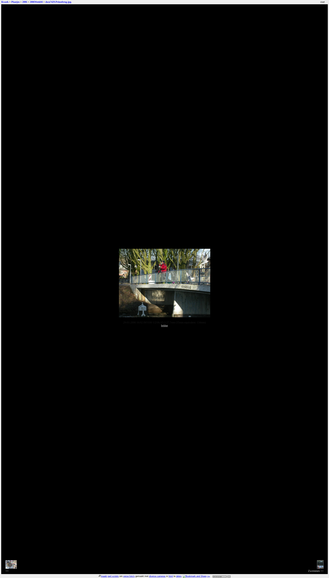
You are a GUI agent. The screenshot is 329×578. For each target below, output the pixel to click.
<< (7, 570)
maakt (104, 576)
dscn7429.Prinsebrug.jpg (58, 2)
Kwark (5, 2)
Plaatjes (15, 2)
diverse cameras (157, 576)
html (171, 576)
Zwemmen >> (316, 570)
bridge (164, 325)
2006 (24, 2)
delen (178, 576)
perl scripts (113, 576)
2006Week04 (36, 2)
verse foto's (129, 576)
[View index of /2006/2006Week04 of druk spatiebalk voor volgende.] (164, 316)
